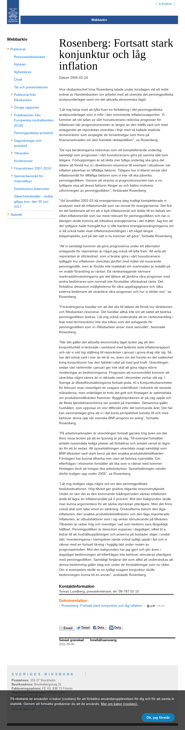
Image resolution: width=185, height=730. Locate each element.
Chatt (18, 79)
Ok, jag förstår (158, 717)
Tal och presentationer (31, 87)
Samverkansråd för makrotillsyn (28, 178)
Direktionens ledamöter (31, 189)
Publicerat (18, 49)
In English (165, 3)
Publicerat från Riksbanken (25, 97)
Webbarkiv (99, 20)
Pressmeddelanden (30, 57)
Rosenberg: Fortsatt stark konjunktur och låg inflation (101, 605)
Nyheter (20, 64)
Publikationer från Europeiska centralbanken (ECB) (34, 120)
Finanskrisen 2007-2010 (32, 168)
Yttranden (21, 153)
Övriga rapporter (26, 107)
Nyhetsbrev (22, 72)
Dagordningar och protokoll (27, 143)
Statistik (16, 214)
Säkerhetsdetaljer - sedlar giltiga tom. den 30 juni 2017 (33, 201)
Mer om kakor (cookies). (119, 704)
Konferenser (23, 161)
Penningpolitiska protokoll (33, 133)
